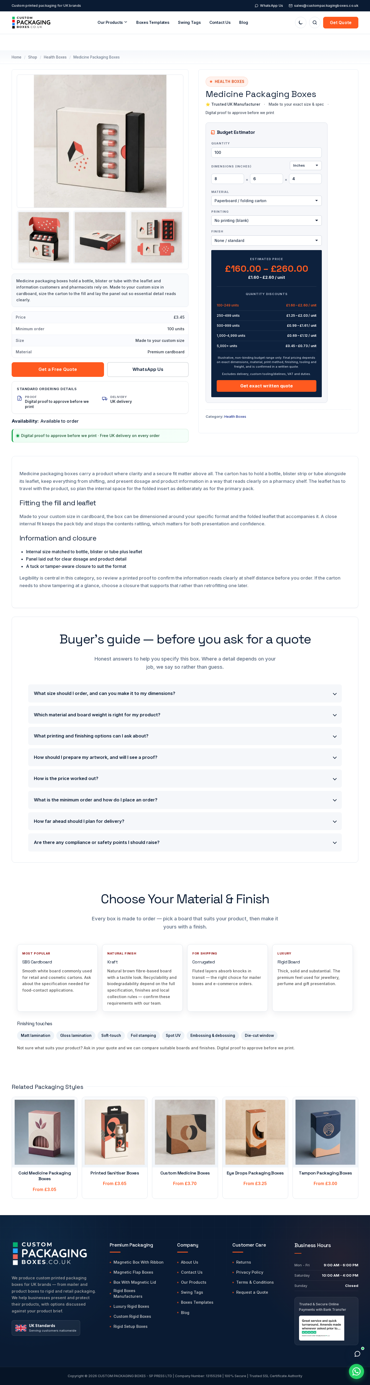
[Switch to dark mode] (300, 22)
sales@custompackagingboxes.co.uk (326, 6)
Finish (217, 231)
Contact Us (220, 22)
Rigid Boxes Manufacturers (127, 1293)
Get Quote (341, 22)
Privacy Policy (249, 1272)
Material (220, 192)
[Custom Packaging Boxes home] (55, 1253)
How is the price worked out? (66, 778)
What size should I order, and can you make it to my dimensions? (104, 693)
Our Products (193, 1282)
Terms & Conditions (255, 1282)
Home (16, 57)
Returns (243, 1262)
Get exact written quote (266, 386)
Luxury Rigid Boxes (131, 1306)
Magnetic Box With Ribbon (138, 1262)
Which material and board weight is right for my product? (97, 714)
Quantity (220, 143)
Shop (32, 57)
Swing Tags (192, 1292)
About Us (189, 1262)
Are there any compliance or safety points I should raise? (97, 842)
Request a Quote (252, 1292)
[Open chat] (357, 1354)
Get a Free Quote (57, 369)
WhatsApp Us (271, 6)
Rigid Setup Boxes (130, 1326)
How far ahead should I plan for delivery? (79, 821)
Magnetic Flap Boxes (133, 1272)
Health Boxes (55, 57)
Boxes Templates (152, 22)
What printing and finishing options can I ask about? (91, 736)
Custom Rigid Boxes (132, 1316)
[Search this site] (314, 22)
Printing (220, 211)
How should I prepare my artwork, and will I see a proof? (95, 757)
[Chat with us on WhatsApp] (356, 1371)
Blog (243, 22)
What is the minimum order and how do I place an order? (95, 799)
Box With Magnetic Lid (134, 1282)
